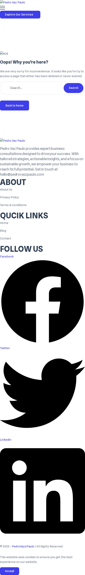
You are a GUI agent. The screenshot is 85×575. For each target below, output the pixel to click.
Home (4, 223)
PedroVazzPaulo (23, 546)
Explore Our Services (19, 14)
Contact (5, 238)
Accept (9, 571)
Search (73, 87)
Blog (3, 230)
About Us (6, 189)
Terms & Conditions (13, 205)
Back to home (15, 105)
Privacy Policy (9, 197)
